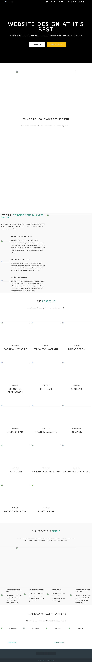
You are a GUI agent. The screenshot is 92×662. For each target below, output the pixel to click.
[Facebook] (42, 653)
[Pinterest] (50, 653)
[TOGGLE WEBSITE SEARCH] (87, 2)
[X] (38, 653)
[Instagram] (46, 653)
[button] (3, 629)
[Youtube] (54, 653)
